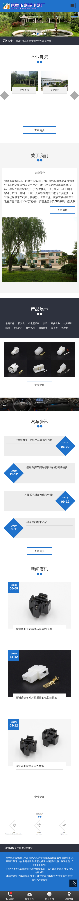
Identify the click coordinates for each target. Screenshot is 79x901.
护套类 (21, 323)
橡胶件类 (43, 327)
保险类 (64, 327)
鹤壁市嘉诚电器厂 (38, 868)
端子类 (54, 327)
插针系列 (30, 327)
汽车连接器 (24, 875)
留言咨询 (49, 898)
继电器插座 (33, 323)
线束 (8, 327)
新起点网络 (62, 868)
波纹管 (43, 875)
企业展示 (24, 90)
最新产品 (10, 323)
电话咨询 (10, 898)
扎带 (67, 875)
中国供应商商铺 (25, 847)
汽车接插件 (52, 875)
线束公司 (34, 875)
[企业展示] (24, 80)
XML (42, 872)
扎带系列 (68, 323)
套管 (45, 323)
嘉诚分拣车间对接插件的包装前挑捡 (33, 40)
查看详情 (62, 210)
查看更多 (39, 130)
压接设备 (55, 323)
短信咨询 (29, 898)
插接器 (61, 875)
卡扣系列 (18, 327)
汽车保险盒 (42, 879)
